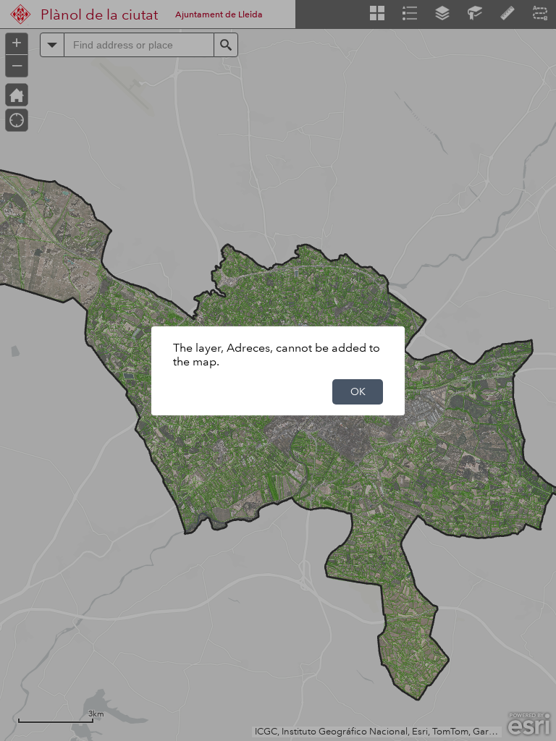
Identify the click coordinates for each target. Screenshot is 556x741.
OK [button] (358, 391)
